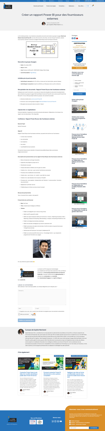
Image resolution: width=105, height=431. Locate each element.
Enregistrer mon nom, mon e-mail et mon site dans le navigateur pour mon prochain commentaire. (42, 311)
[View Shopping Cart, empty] (92, 6)
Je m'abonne (79, 93)
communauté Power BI (36, 99)
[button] (50, 1)
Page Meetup (33, 72)
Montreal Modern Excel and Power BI (48, 101)
